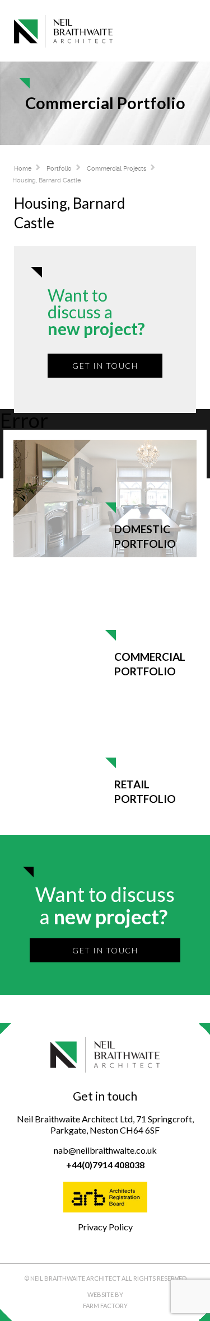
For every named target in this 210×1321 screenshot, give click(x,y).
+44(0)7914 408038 (105, 1164)
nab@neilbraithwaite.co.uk (105, 1150)
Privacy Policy (105, 1226)
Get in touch (105, 365)
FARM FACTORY (105, 1305)
